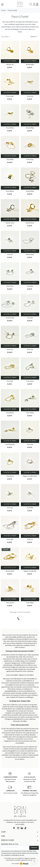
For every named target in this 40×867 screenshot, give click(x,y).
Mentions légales (24, 858)
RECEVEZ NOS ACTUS (9, 844)
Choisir (34, 37)
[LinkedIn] (22, 828)
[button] (31, 4)
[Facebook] (14, 828)
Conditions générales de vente (24, 860)
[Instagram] (18, 828)
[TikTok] (26, 828)
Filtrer (6, 37)
